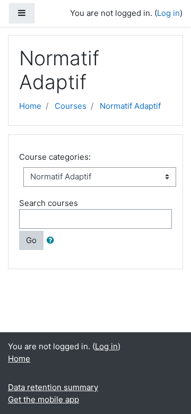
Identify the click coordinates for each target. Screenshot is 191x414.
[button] (52, 240)
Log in (168, 13)
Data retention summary (53, 387)
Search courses (48, 203)
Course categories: (55, 157)
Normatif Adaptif (130, 106)
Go (31, 240)
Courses (70, 106)
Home (30, 106)
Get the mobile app (43, 399)
